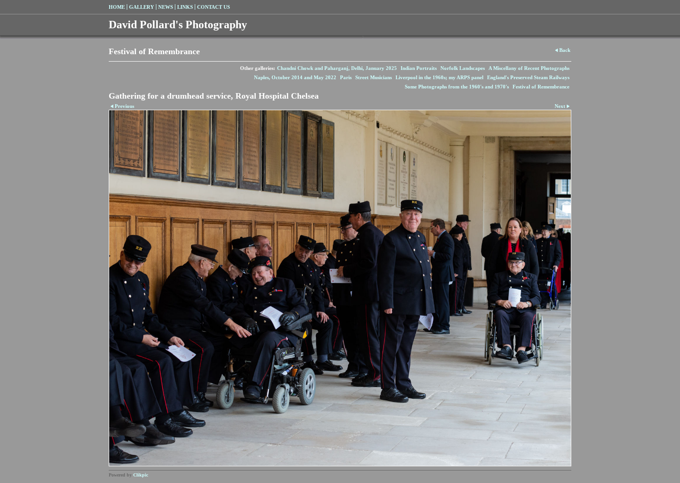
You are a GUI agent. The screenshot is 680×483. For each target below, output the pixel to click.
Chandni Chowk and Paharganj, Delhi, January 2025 (337, 68)
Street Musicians (373, 77)
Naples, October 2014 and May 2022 (295, 77)
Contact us (213, 7)
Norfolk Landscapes (462, 68)
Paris (346, 77)
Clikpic (140, 474)
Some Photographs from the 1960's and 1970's (457, 86)
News (165, 7)
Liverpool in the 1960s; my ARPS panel (439, 77)
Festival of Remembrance (541, 86)
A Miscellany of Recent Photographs (528, 68)
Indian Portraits (419, 68)
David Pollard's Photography (178, 25)
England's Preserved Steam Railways (528, 77)
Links (185, 7)
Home (117, 7)
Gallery (141, 7)
